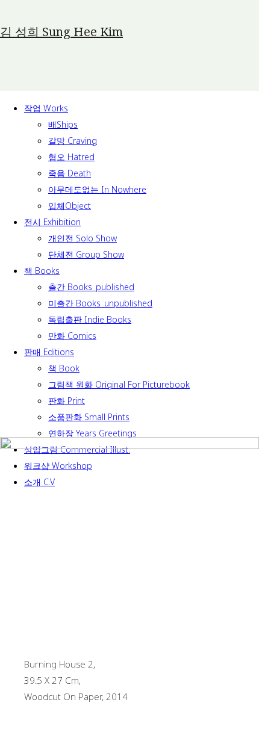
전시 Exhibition (52, 222)
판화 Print (66, 400)
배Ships (63, 124)
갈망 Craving (72, 140)
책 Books (42, 270)
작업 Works (46, 108)
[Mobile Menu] (32, 77)
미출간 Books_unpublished (100, 303)
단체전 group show (86, 254)
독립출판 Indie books (89, 319)
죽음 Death (69, 173)
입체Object (69, 205)
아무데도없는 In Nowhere (97, 189)
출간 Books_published (91, 287)
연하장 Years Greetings (92, 433)
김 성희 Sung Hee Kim (61, 31)
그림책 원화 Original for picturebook (119, 384)
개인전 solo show (82, 238)
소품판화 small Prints (89, 417)
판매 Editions (49, 352)
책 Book (64, 368)
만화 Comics (72, 335)
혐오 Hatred (71, 157)
